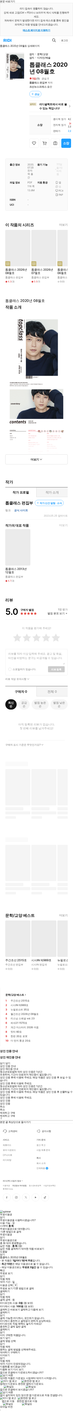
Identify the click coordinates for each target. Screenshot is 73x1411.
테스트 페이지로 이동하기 (36, 30)
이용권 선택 (6, 1285)
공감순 (24, 704)
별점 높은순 (40, 704)
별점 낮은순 (59, 704)
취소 (2, 1106)
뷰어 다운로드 (9, 1150)
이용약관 (6, 1185)
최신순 (11, 704)
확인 (2, 1270)
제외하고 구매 (7, 1112)
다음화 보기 (6, 1369)
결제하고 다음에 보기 (32, 1309)
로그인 (64, 40)
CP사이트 (7, 1155)
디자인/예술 (43, 57)
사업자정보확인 (49, 1185)
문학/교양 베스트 (14, 994)
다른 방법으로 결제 (11, 1231)
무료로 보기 (6, 1288)
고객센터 (12, 1131)
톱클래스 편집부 (38, 82)
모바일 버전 (6, 1406)
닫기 (7, 1338)
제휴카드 (7, 1145)
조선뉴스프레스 (38, 86)
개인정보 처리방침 (19, 1185)
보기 (2, 1338)
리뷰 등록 (56, 669)
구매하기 (15, 1352)
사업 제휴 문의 (43, 1150)
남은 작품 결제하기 (10, 1248)
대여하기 (5, 1352)
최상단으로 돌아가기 (20, 1121)
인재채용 (40, 1168)
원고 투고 (40, 1145)
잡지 (31, 54)
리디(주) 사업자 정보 (12, 1181)
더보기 (63, 224)
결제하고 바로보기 (10, 1309)
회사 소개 (40, 1163)
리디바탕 (7, 1160)
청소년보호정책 (35, 1185)
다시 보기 (18, 1369)
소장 (66, 143)
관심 (37, 94)
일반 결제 (21, 1326)
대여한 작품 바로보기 (32, 1248)
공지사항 (46, 1131)
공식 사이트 (21, 510)
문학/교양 (42, 54)
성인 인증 (5, 1100)
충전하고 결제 (7, 1326)
